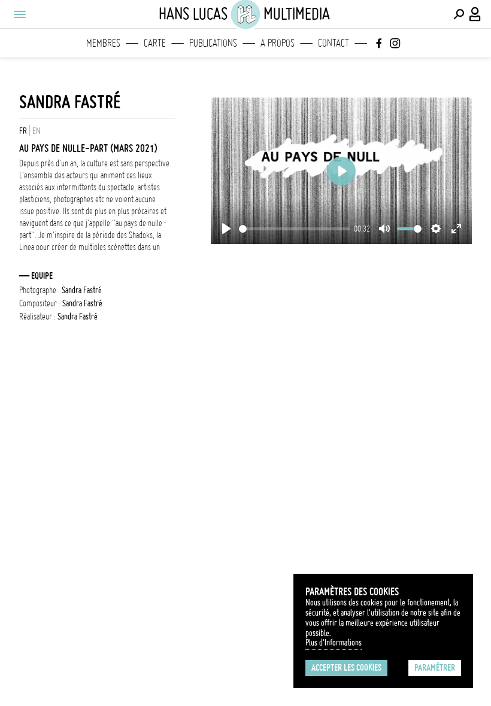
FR (23, 131)
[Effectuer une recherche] (458, 14)
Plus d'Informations (333, 642)
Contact (333, 43)
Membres (103, 43)
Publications (213, 43)
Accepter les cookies (346, 667)
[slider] (294, 229)
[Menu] (19, 14)
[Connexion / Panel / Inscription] (475, 14)
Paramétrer (434, 667)
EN (36, 131)
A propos (277, 43)
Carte (155, 43)
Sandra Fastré (69, 102)
